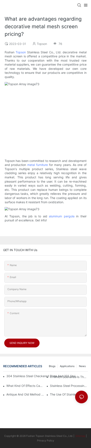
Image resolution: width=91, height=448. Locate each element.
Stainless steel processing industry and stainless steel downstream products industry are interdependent (69, 385)
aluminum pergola (61, 216)
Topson (21, 52)
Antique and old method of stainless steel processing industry (25, 394)
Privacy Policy (45, 440)
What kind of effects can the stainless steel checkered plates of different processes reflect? (25, 385)
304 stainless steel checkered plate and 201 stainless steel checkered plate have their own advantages (42, 376)
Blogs (52, 366)
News (82, 366)
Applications (67, 366)
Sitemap (80, 435)
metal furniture (37, 165)
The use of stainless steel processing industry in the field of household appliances (69, 394)
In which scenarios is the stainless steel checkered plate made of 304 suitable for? (69, 377)
